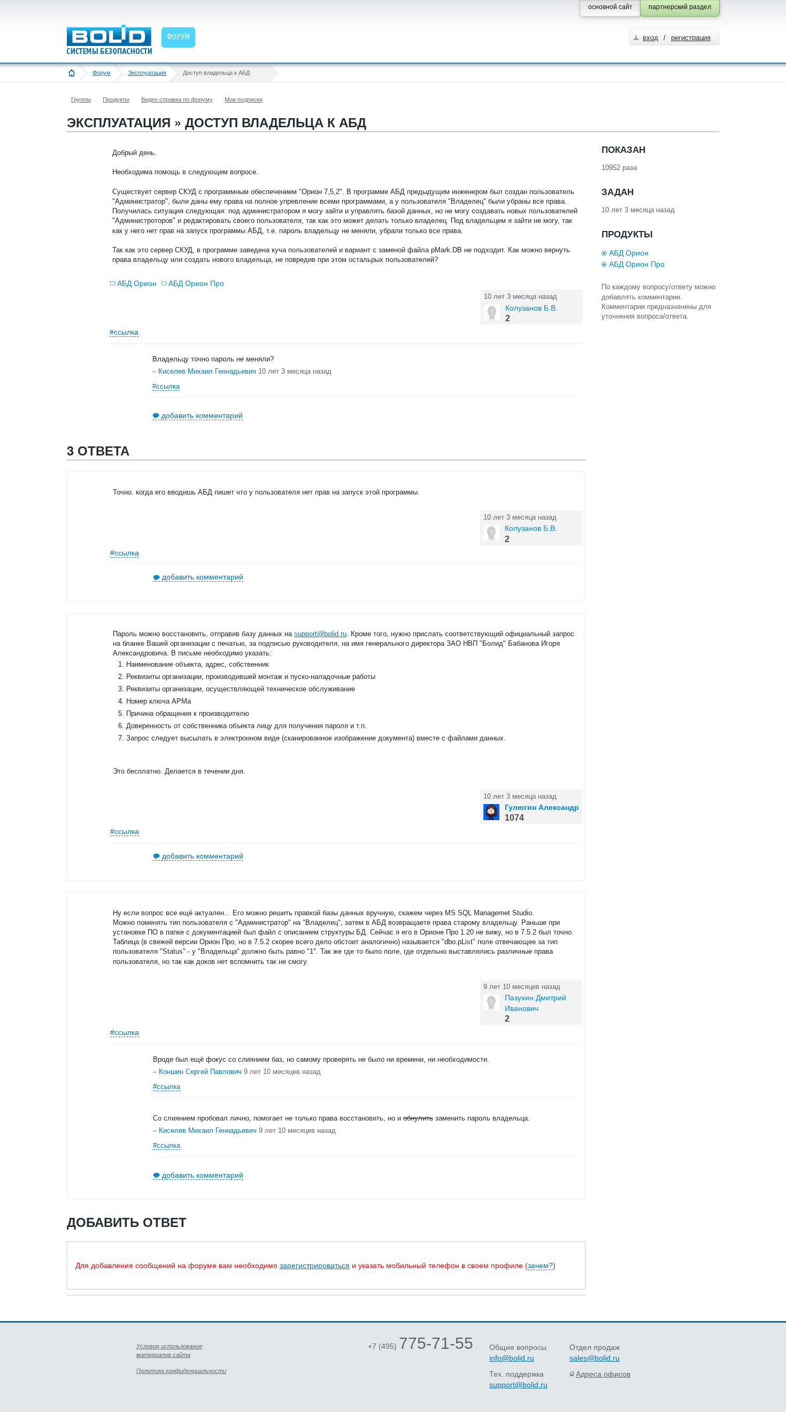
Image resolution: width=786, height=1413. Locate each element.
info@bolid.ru (511, 1358)
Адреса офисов (603, 1374)
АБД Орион (137, 283)
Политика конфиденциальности (181, 1371)
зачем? (540, 1265)
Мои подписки (244, 99)
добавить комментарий (202, 415)
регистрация (691, 38)
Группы (81, 99)
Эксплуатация (147, 73)
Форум (102, 73)
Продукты (116, 99)
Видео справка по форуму (177, 99)
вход (650, 38)
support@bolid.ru (320, 634)
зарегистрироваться (315, 1265)
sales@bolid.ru (594, 1358)
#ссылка (124, 332)
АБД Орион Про (196, 283)
